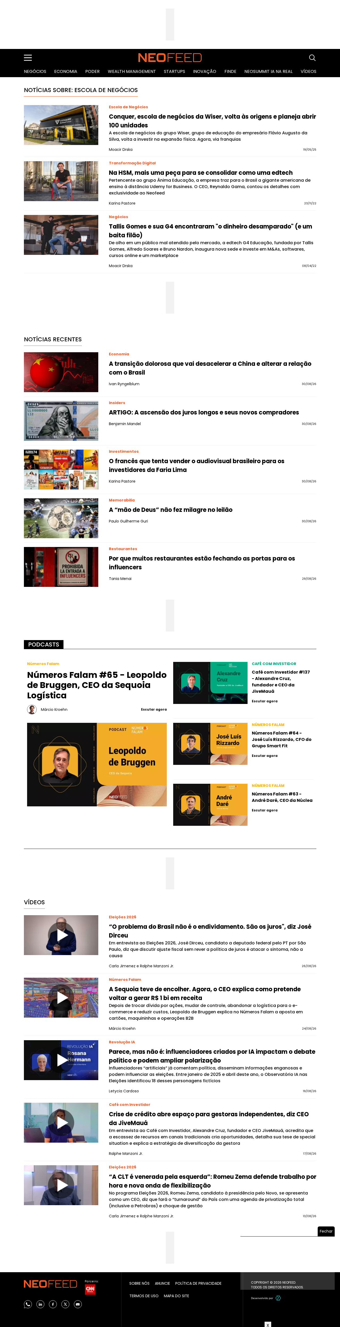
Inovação (204, 71)
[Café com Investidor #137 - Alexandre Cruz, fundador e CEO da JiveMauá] (210, 683)
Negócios (35, 71)
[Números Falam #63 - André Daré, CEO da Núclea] (210, 805)
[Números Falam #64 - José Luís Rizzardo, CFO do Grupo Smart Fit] (210, 744)
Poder (92, 71)
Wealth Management (132, 71)
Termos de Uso (144, 1296)
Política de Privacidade (198, 1283)
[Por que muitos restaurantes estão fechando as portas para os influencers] (61, 567)
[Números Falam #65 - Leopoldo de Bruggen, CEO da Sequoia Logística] (97, 764)
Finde (230, 71)
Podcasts (43, 644)
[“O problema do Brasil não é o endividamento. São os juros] (61, 935)
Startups (174, 71)
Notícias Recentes (53, 339)
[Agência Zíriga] (278, 1298)
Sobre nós (139, 1283)
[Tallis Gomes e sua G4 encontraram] (61, 235)
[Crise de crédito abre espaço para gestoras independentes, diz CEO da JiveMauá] (61, 1123)
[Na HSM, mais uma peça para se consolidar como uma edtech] (61, 181)
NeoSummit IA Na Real (268, 71)
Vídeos (308, 71)
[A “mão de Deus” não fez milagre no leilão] (61, 518)
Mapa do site (176, 1296)
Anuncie (162, 1283)
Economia (65, 71)
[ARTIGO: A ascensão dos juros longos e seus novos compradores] (61, 421)
